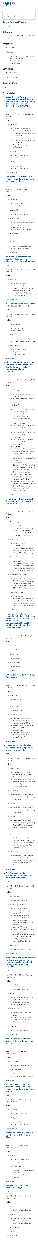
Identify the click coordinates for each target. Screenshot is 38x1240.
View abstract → (11, 172)
